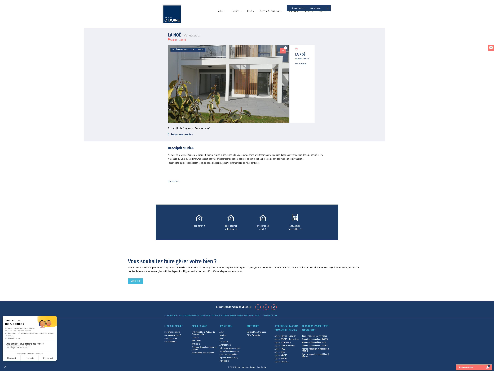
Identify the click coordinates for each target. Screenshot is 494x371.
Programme (188, 128)
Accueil (171, 128)
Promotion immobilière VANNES (315, 346)
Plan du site (224, 361)
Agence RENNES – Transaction (287, 339)
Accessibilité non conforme (203, 353)
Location (235, 11)
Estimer (307, 11)
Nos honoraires (170, 342)
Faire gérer (323, 11)
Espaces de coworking (228, 358)
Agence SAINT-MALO (283, 342)
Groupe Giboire (297, 8)
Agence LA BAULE (281, 362)
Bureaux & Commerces (270, 11)
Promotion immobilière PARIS (314, 342)
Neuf (249, 11)
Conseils (195, 338)
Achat (220, 11)
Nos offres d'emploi (172, 332)
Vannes (198, 128)
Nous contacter (315, 8)
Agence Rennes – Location (285, 336)
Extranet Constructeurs (256, 332)
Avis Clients (196, 341)
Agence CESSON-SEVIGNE (285, 346)
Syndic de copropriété (228, 355)
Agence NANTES (281, 359)
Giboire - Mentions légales (244, 367)
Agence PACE (280, 349)
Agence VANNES (281, 355)
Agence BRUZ (280, 352)
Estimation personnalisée (229, 348)
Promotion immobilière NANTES (315, 339)
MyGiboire (196, 344)
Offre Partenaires (254, 335)
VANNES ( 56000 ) (178, 40)
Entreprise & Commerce (229, 351)
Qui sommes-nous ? (172, 335)
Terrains (292, 11)
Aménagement (225, 345)
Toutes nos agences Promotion (314, 336)
